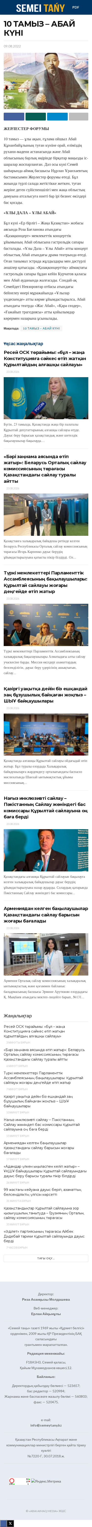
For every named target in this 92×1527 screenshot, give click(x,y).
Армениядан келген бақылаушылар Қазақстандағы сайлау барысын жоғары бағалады (46, 914)
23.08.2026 (12, 371)
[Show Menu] (6, 7)
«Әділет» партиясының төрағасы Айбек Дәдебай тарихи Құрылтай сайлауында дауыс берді (44, 1236)
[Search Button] (86, 7)
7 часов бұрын (16, 1247)
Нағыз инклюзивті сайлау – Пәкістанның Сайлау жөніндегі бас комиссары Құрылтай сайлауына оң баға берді (42, 1125)
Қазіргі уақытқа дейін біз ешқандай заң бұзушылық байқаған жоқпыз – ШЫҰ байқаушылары (45, 695)
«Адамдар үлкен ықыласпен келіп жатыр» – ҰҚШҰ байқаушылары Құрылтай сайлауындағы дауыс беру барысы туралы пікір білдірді (45, 1171)
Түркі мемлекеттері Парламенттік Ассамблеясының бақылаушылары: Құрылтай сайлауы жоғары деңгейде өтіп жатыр (43, 1078)
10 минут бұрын (17, 1112)
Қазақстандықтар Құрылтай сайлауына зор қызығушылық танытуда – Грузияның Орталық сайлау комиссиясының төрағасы (44, 1213)
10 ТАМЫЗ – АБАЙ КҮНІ (41, 328)
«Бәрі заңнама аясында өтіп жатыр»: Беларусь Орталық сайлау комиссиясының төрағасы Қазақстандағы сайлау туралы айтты (45, 469)
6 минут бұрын (17, 1065)
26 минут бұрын (17, 1182)
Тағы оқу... (46, 1258)
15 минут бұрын (17, 1135)
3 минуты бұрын (18, 1042)
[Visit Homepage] (40, 7)
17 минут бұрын (17, 1159)
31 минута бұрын (18, 1200)
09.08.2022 (12, 46)
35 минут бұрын (17, 1224)
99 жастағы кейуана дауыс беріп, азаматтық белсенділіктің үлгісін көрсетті (42, 1192)
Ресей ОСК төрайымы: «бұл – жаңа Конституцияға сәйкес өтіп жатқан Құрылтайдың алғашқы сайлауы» (45, 358)
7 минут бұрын (17, 1089)
